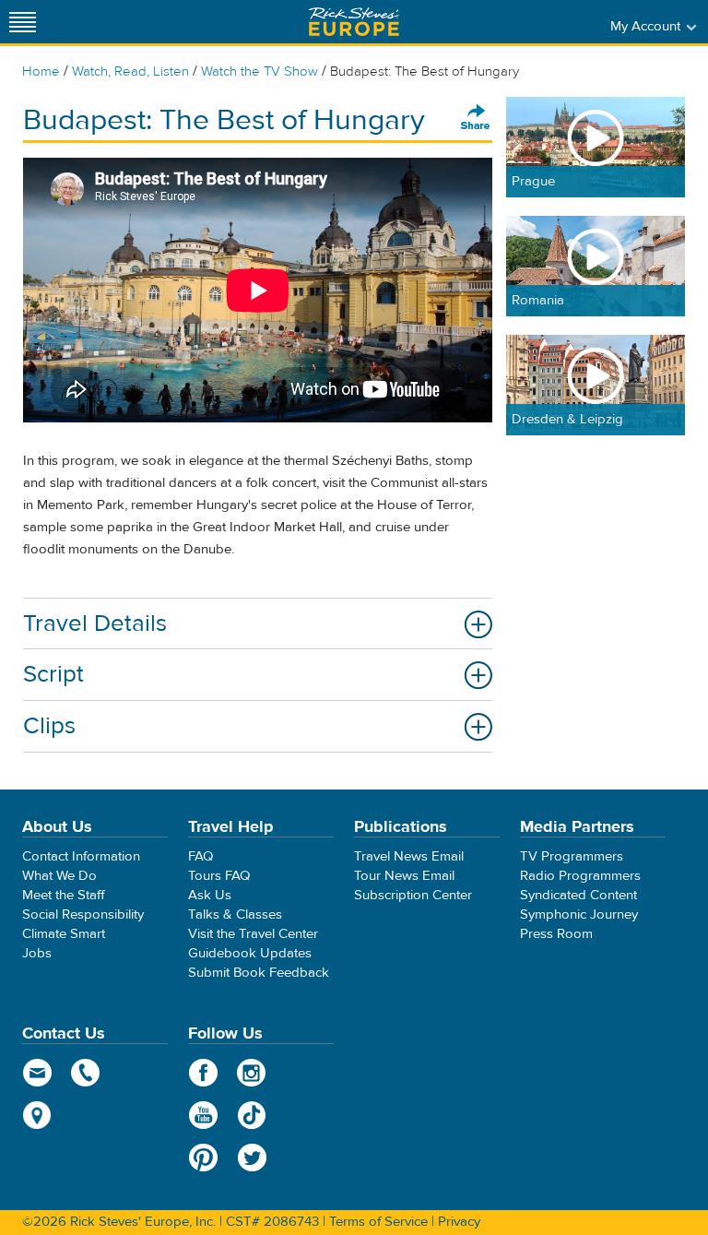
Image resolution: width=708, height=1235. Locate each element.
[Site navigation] (23, 21)
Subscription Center (413, 895)
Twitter (252, 1157)
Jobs (37, 953)
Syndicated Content (578, 895)
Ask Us (209, 895)
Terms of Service (378, 1221)
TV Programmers (571, 856)
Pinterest (203, 1157)
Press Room (556, 934)
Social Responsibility (83, 914)
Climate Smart (63, 934)
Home (41, 71)
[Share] (475, 118)
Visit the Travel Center (253, 934)
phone (86, 1072)
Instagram (252, 1072)
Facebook (203, 1072)
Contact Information (81, 856)
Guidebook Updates (250, 953)
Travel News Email (409, 856)
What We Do (59, 876)
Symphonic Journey (579, 914)
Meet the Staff (63, 895)
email (37, 1072)
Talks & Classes (235, 914)
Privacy (459, 1221)
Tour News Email (404, 876)
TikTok (252, 1115)
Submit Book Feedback (258, 972)
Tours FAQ (219, 876)
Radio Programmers (580, 876)
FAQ (200, 856)
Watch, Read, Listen (130, 71)
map (37, 1115)
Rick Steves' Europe (354, 21)
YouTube (203, 1115)
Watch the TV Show (259, 71)
